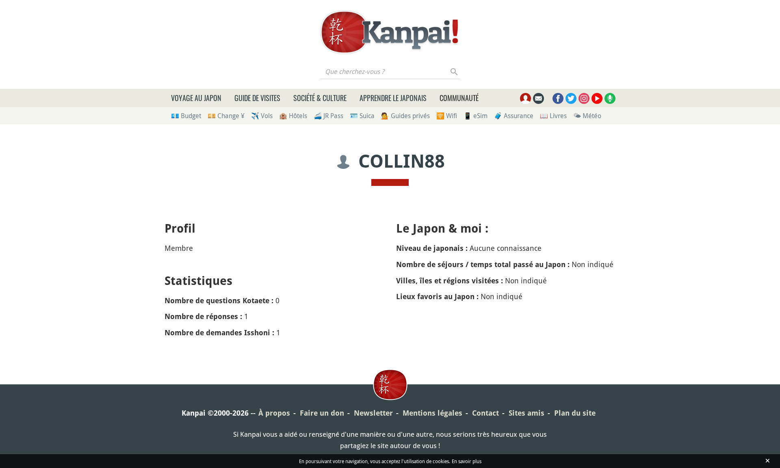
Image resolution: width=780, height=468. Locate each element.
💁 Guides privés (405, 115)
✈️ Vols (262, 115)
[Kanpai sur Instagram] (583, 98)
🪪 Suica (362, 115)
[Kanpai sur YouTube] (597, 98)
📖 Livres (553, 115)
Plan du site (575, 413)
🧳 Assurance (513, 115)
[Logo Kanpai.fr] (390, 32)
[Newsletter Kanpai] (538, 98)
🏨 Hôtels (293, 115)
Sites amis (526, 413)
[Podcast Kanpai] (609, 98)
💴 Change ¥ (226, 115)
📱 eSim (476, 115)
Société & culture (320, 98)
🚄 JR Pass (328, 115)
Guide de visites (257, 98)
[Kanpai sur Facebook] (557, 98)
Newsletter (373, 413)
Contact (485, 413)
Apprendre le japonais (393, 98)
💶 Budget (186, 115)
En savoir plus (466, 461)
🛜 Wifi (446, 115)
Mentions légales (432, 413)
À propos (274, 413)
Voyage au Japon (196, 98)
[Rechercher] (454, 71)
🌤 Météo (587, 115)
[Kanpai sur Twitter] (571, 98)
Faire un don (322, 413)
